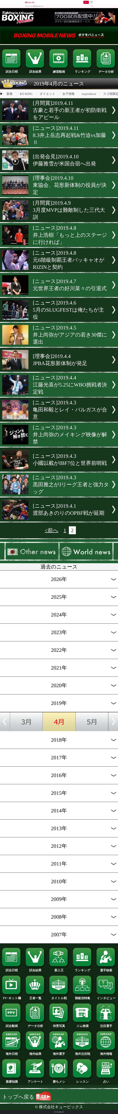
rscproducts (89, 93)
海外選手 (59, 1053)
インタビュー (106, 998)
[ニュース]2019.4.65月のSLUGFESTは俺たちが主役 (68, 310)
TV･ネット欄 (12, 998)
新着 (10, 93)
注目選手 (106, 1026)
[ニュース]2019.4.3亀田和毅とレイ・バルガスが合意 (70, 410)
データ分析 (106, 71)
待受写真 (59, 1026)
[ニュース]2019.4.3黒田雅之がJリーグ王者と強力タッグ (71, 484)
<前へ (51, 530)
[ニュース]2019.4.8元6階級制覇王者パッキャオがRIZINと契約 (68, 260)
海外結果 (35, 1053)
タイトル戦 (59, 998)
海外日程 (12, 1053)
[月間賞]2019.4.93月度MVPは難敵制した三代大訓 (69, 210)
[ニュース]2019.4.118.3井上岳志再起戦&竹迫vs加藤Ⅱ (69, 135)
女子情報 (68, 93)
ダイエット (47, 93)
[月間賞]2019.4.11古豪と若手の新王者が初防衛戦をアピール (70, 110)
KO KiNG (26, 93)
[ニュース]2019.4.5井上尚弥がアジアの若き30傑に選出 (70, 335)
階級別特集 (82, 998)
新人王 (59, 970)
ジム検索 (82, 1026)
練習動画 (59, 71)
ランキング (82, 71)
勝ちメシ (59, 1081)
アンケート (35, 1081)
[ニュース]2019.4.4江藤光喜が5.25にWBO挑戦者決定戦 (70, 385)
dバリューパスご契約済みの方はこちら (34, 6)
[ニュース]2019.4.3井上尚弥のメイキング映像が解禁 (70, 435)
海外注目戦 (82, 1053)
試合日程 (12, 71)
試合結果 (35, 71)
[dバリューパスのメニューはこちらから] (91, 2)
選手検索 (106, 970)
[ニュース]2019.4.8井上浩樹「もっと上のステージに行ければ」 (70, 235)
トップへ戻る (18, 1097)
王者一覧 (35, 998)
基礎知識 (12, 1081)
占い (106, 1081)
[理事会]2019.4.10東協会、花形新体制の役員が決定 (70, 185)
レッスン (82, 1081)
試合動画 (12, 1026)
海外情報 (106, 1053)
